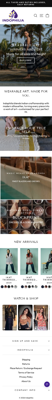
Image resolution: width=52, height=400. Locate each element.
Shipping (26, 359)
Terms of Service (26, 372)
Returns (26, 364)
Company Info (25, 390)
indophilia (25, 350)
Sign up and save (25, 341)
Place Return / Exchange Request (26, 368)
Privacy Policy (26, 377)
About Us (26, 381)
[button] (47, 384)
